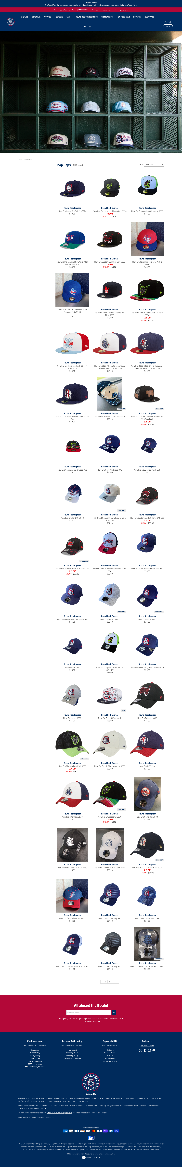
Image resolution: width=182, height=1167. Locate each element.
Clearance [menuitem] (149, 17)
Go (114, 1012)
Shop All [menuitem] (24, 17)
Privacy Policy (34, 1055)
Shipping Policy (72, 1055)
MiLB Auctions (109, 1053)
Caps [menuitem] (68, 17)
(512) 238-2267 (41, 1108)
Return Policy (35, 1053)
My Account (72, 1050)
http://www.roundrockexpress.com (59, 1112)
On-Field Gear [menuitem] (124, 17)
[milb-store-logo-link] (91, 1139)
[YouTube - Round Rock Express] (153, 1050)
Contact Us (35, 1050)
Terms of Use (35, 1058)
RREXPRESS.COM (147, 1045)
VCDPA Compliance (34, 1061)
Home (20, 160)
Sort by (141, 165)
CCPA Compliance (35, 1064)
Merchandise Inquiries (72, 1058)
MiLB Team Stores (110, 1061)
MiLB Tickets (110, 1058)
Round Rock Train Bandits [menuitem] (87, 17)
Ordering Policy (72, 1053)
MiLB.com (110, 1050)
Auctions (87, 26)
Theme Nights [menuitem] (107, 17)
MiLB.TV (110, 1055)
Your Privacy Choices (36, 1067)
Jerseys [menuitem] (59, 17)
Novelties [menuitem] (137, 17)
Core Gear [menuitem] (36, 17)
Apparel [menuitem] (47, 17)
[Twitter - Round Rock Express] (140, 1050)
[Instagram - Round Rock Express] (149, 1050)
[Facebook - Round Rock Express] (144, 1050)
